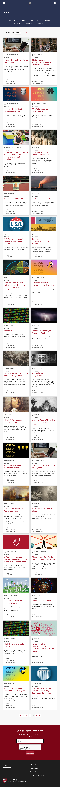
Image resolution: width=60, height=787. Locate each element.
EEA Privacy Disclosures (37, 775)
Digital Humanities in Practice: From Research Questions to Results (41, 62)
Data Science (38, 55)
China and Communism (13, 198)
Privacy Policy (34, 768)
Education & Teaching (13, 147)
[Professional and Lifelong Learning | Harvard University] (30, 3)
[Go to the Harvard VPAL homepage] (14, 780)
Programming (10, 460)
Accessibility (33, 764)
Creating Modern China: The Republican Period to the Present (43, 422)
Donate (6, 765)
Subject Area (12, 20)
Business (36, 234)
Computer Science (12, 55)
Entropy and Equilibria (41, 198)
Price (23, 20)
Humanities (37, 147)
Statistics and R (10, 331)
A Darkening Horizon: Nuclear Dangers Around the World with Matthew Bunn (15, 559)
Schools (46, 20)
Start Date (34, 20)
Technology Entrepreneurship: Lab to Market (42, 241)
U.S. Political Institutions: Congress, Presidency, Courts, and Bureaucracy (42, 690)
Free (17, 33)
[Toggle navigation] (4, 3)
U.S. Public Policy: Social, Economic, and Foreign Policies (14, 241)
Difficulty (29, 24)
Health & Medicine (40, 552)
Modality (41, 24)
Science (36, 193)
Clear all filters (26, 33)
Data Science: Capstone (41, 601)
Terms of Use (34, 772)
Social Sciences (11, 234)
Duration (17, 24)
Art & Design (38, 368)
